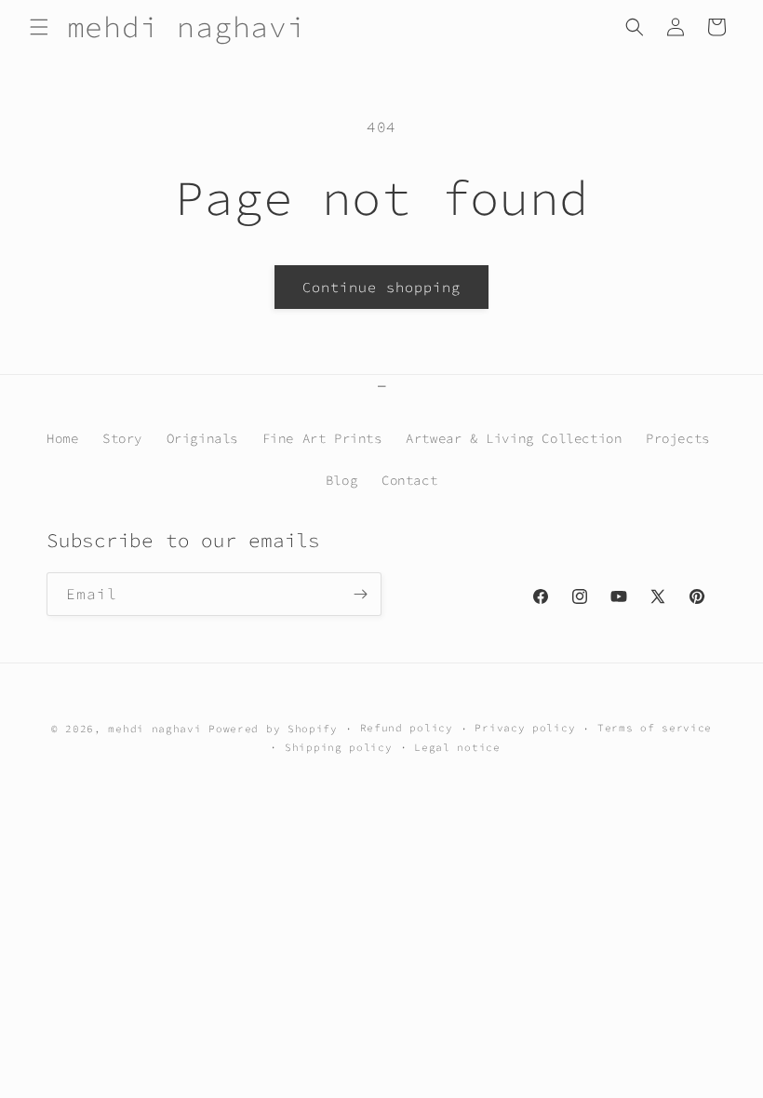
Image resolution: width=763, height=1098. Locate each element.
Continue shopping (381, 287)
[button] (39, 27)
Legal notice (457, 747)
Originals (202, 438)
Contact (409, 480)
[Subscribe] (360, 594)
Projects (678, 438)
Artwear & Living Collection (514, 438)
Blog (341, 480)
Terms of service (654, 727)
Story (122, 438)
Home (62, 438)
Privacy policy (525, 727)
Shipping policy (339, 747)
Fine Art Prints (322, 438)
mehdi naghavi (154, 728)
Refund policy (406, 727)
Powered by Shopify (273, 728)
